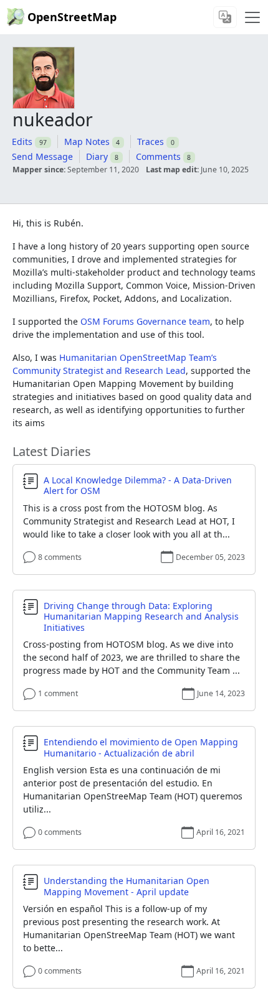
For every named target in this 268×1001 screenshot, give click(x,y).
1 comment (58, 693)
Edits (22, 141)
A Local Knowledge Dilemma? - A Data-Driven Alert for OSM (138, 485)
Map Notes (87, 141)
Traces (150, 141)
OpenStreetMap (72, 16)
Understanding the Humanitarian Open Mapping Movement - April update (126, 886)
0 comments (60, 832)
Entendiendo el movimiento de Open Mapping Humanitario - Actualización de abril (141, 747)
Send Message (42, 156)
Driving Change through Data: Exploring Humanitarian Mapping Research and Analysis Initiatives (141, 616)
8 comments (60, 557)
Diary (97, 156)
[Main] (252, 17)
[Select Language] (225, 17)
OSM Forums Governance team (145, 321)
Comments (158, 156)
